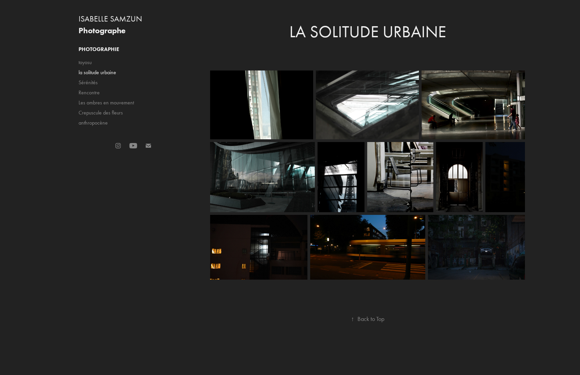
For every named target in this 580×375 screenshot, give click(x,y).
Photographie (99, 49)
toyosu (85, 62)
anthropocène (93, 123)
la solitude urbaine (97, 72)
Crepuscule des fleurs (101, 112)
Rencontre (89, 92)
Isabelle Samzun (110, 19)
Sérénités (88, 82)
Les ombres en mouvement (106, 102)
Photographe (102, 30)
